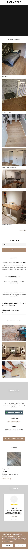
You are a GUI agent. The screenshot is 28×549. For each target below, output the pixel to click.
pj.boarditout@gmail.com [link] (14, 421)
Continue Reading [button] (6, 478)
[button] (22, 230)
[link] (14, 2)
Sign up (14, 249)
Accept (20, 545)
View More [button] (14, 516)
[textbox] (14, 244)
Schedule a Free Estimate (14, 438)
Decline (7, 545)
